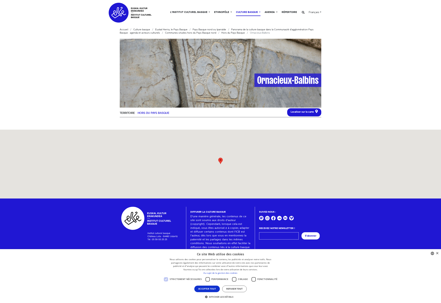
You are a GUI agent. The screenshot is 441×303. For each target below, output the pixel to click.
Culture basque (141, 29)
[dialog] (220, 276)
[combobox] (432, 253)
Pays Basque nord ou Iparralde (209, 29)
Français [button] (314, 12)
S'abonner (310, 235)
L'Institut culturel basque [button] (189, 12)
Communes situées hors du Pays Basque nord (190, 33)
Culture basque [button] (247, 12)
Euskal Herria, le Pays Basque (171, 29)
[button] (220, 297)
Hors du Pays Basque (233, 33)
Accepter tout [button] (207, 288)
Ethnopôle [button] (222, 12)
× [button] (437, 253)
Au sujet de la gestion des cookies (220, 272)
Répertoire (289, 12)
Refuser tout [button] (234, 288)
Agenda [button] (270, 12)
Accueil (124, 29)
